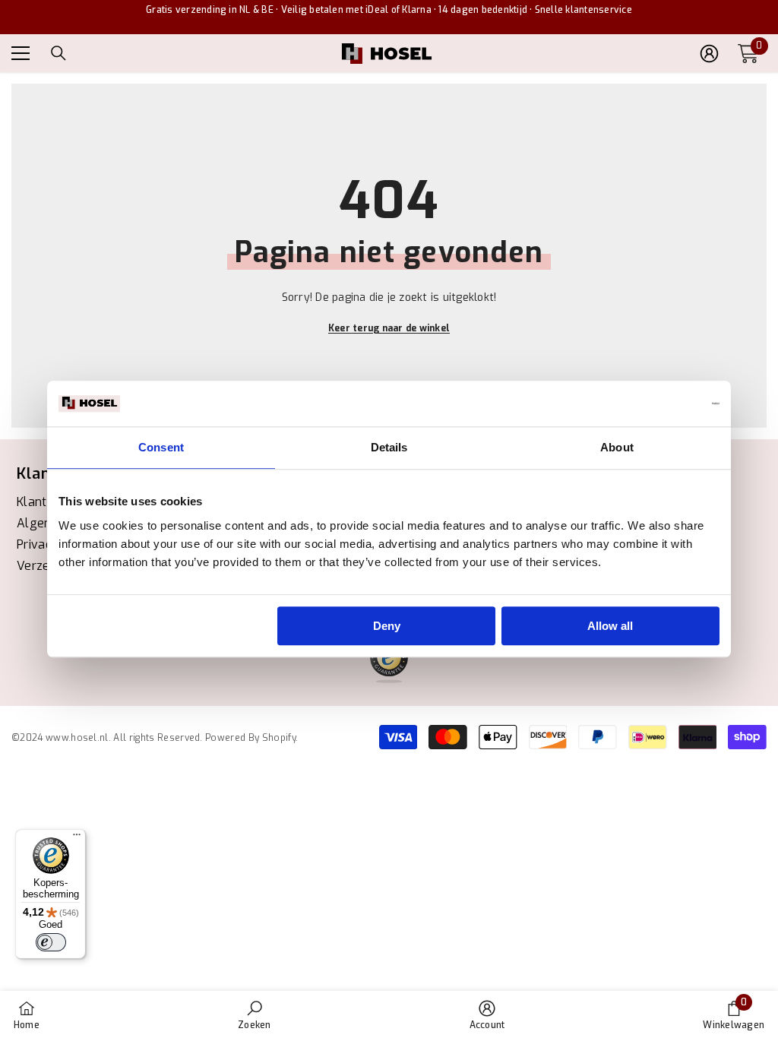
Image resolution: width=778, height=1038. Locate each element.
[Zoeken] (58, 53)
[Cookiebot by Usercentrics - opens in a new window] (653, 403)
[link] (254, 1014)
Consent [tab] (161, 447)
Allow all (610, 625)
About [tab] (617, 447)
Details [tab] (389, 447)
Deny (386, 625)
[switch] (51, 942)
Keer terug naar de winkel (389, 328)
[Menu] (77, 838)
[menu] (20, 53)
